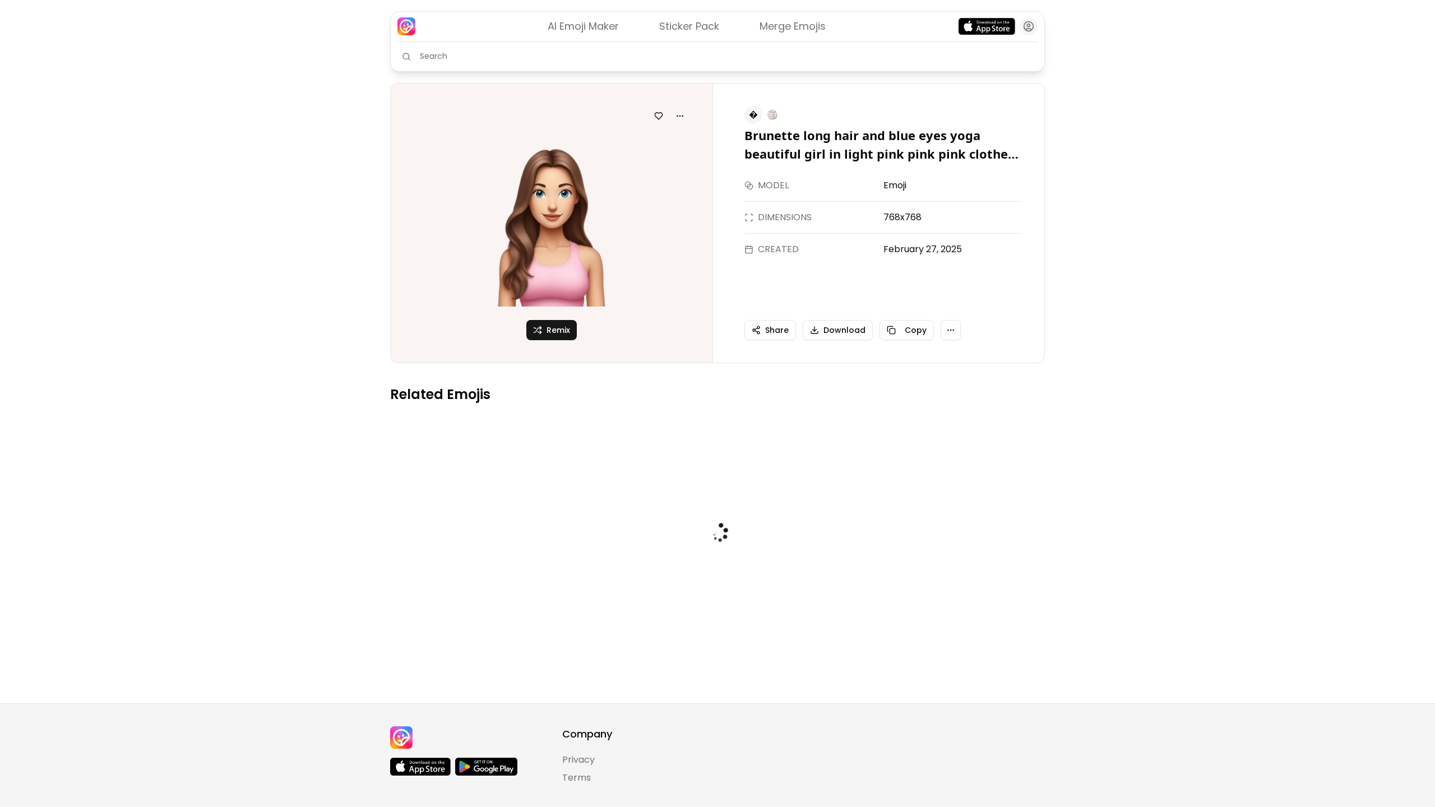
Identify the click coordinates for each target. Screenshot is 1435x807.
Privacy (578, 759)
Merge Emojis (793, 26)
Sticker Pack (689, 26)
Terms (576, 777)
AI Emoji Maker (583, 26)
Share (777, 330)
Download (844, 330)
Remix (558, 330)
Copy (916, 330)
